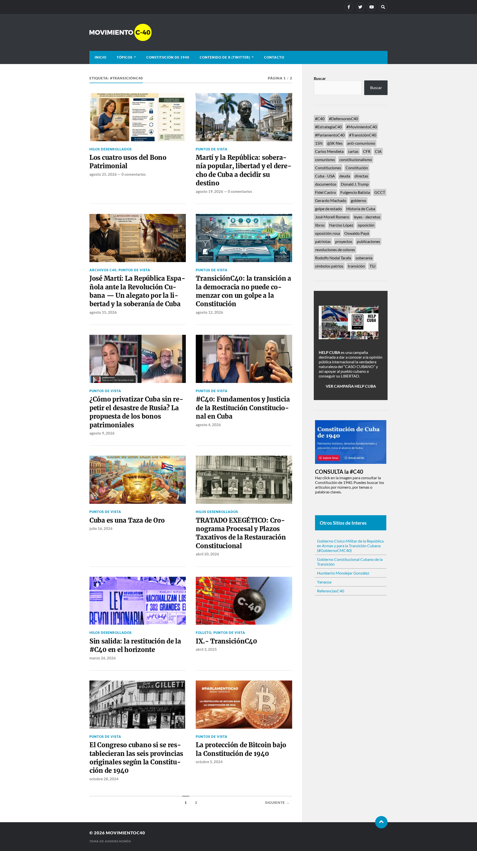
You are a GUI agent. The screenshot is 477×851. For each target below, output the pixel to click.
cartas (353, 151)
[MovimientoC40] (238, 32)
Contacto (274, 57)
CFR (366, 151)
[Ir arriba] (381, 822)
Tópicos (124, 57)
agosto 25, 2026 (103, 174)
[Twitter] (360, 6)
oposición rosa (327, 233)
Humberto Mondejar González (343, 573)
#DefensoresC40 (343, 118)
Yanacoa (324, 581)
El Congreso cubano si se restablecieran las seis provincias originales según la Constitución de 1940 (136, 758)
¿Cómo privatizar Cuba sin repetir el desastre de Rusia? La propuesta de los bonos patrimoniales (136, 412)
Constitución (357, 167)
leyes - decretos (367, 216)
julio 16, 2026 (101, 528)
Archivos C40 (103, 270)
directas (361, 175)
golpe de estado (328, 208)
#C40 (319, 118)
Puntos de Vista (212, 149)
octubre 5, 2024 (209, 761)
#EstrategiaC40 (328, 126)
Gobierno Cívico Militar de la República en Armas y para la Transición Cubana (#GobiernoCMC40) (350, 546)
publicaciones (368, 241)
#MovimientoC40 (361, 126)
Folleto (203, 633)
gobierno (358, 200)
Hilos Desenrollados (110, 149)
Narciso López (341, 225)
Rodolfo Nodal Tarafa (333, 257)
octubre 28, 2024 (104, 779)
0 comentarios (133, 174)
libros (320, 225)
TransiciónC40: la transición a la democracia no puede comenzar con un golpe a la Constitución (243, 291)
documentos (325, 184)
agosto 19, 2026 (209, 191)
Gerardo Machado (330, 200)
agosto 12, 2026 (209, 312)
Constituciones (328, 167)
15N (318, 143)
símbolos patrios (329, 266)
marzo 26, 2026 (102, 658)
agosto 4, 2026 (208, 424)
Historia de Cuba (360, 208)
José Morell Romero (332, 216)
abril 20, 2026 (207, 554)
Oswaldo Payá (356, 233)
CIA (378, 151)
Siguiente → (277, 803)
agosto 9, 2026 (102, 433)
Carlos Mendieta (329, 151)
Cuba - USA (325, 175)
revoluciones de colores (335, 249)
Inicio (100, 57)
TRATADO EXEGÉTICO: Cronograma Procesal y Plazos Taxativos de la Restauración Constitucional (241, 533)
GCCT (379, 192)
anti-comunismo (361, 143)
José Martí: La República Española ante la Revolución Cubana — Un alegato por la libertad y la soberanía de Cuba (137, 291)
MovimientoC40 (125, 832)
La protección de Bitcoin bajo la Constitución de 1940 (241, 749)
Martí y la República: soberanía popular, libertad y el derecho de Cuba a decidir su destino (243, 170)
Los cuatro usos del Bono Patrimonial (127, 162)
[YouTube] (371, 6)
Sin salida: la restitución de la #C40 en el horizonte (135, 645)
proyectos (343, 241)
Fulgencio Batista (355, 192)
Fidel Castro (325, 192)
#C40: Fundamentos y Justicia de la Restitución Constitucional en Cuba (243, 407)
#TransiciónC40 (362, 135)
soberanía (364, 257)
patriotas (323, 241)
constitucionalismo (355, 159)
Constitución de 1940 (167, 57)
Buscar (320, 78)
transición (356, 266)
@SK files (335, 143)
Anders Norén (118, 841)
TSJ (372, 266)
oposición (366, 225)
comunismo (325, 159)
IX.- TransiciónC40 (226, 641)
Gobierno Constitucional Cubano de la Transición (350, 561)
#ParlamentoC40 (330, 135)
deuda (344, 175)
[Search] (383, 6)
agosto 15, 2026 (103, 312)
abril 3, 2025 (206, 649)
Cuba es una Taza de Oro (127, 520)
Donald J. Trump (355, 184)
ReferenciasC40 (330, 590)
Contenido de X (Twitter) (225, 57)
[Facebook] (348, 6)
